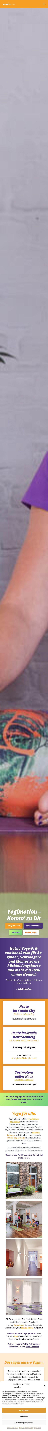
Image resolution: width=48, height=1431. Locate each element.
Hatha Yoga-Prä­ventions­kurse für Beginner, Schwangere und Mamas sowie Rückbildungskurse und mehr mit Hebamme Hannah (24, 961)
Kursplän (18, 1325)
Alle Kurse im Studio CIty (24, 1014)
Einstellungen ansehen (24, 1423)
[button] (45, 1386)
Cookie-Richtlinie (12, 1428)
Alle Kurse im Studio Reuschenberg (24, 1040)
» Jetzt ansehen (24, 989)
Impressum (37, 1428)
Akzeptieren (24, 1410)
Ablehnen (24, 1416)
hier (16, 1336)
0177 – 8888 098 (32, 1346)
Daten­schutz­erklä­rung (26, 1428)
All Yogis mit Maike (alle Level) (24, 1058)
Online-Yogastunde (16, 1138)
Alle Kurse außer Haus (24, 1079)
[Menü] (44, 4)
